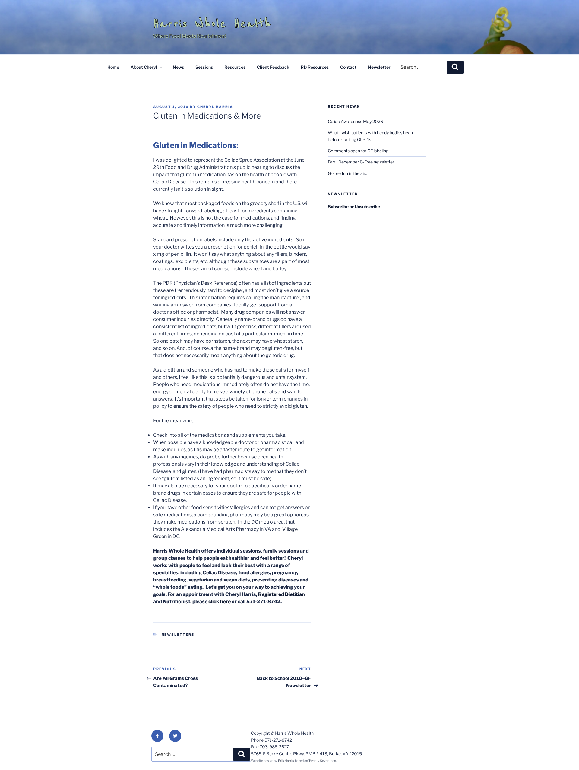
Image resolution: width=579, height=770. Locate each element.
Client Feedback (273, 67)
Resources (234, 67)
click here (219, 601)
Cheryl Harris (215, 107)
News (178, 67)
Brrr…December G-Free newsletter (361, 161)
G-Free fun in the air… (348, 173)
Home (113, 67)
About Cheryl (144, 67)
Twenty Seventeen (322, 761)
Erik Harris (286, 761)
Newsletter (379, 67)
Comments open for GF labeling (358, 150)
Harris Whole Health (212, 23)
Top (564, 755)
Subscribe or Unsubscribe (354, 206)
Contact (348, 67)
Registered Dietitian (281, 594)
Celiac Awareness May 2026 (355, 121)
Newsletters (178, 634)
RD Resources (315, 67)
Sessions (204, 67)
